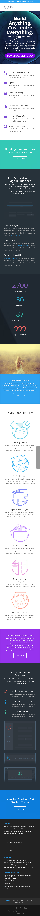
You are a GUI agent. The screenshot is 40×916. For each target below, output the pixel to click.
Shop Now (20, 395)
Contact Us (19, 903)
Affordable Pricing (16, 92)
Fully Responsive (20, 579)
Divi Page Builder (20, 443)
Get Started (20, 158)
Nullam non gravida (21, 245)
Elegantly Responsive (20, 380)
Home (8, 900)
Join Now (20, 809)
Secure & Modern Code (18, 116)
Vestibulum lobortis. (10, 258)
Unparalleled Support (17, 126)
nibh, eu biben (15, 235)
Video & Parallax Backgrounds (20, 635)
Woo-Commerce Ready (20, 612)
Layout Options (15, 82)
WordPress (20, 913)
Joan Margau (9, 876)
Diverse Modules (20, 546)
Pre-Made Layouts (20, 476)
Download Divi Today (20, 55)
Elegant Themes (19, 911)
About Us (29, 900)
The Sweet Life (10, 848)
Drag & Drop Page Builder (19, 72)
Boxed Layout (22, 711)
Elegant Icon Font (11, 845)
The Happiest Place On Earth (14, 842)
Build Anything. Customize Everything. (20, 25)
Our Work (20, 655)
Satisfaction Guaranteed (18, 106)
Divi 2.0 (15, 900)
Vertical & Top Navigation (22, 691)
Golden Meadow (10, 851)
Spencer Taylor (10, 881)
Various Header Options (22, 701)
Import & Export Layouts (20, 509)
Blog (21, 900)
